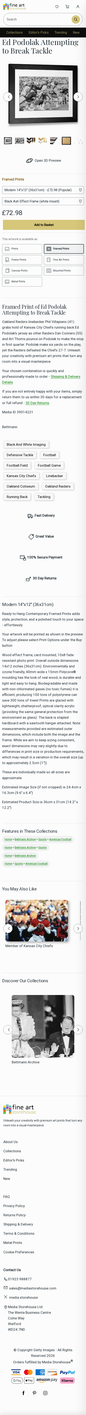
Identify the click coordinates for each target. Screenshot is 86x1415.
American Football (60, 839)
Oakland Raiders (58, 486)
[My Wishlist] (57, 6)
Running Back (17, 497)
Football (49, 455)
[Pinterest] (34, 1395)
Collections (14, 33)
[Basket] (67, 6)
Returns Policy (14, 1215)
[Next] (78, 96)
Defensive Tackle (20, 455)
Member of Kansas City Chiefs (29, 946)
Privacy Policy (14, 1206)
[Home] (17, 6)
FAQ (6, 1197)
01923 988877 (20, 1279)
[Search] (76, 19)
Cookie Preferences (18, 1252)
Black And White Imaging (26, 444)
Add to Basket (44, 225)
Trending (60, 33)
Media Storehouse (56, 1362)
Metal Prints (12, 1243)
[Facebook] (23, 1395)
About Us (10, 1142)
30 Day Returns (37, 403)
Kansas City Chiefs (21, 476)
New (76, 33)
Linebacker (54, 476)
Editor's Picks (39, 33)
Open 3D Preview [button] (47, 160)
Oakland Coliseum (21, 486)
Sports (42, 839)
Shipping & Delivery (18, 1224)
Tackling (44, 497)
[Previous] (8, 96)
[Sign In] (78, 6)
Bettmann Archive (25, 839)
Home (8, 839)
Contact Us (12, 1270)
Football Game (49, 465)
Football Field (17, 465)
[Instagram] (45, 1395)
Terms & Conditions (18, 1233)
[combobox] (38, 19)
